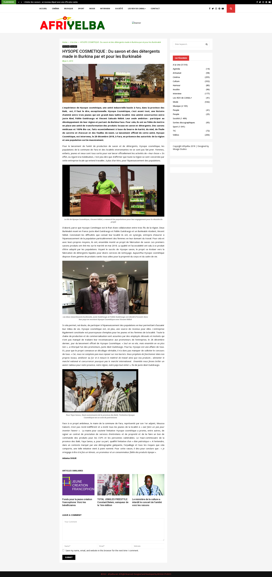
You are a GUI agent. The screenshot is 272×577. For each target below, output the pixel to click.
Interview (105, 8)
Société (119, 8)
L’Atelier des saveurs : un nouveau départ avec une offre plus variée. (53, 2)
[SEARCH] (207, 44)
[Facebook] (210, 8)
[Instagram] (216, 8)
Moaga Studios (180, 149)
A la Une (66, 47)
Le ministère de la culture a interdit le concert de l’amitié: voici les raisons (147, 502)
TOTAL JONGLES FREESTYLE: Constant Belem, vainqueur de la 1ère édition (112, 502)
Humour (176, 85)
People (176, 110)
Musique (68, 8)
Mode (92, 8)
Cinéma (55, 8)
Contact (155, 8)
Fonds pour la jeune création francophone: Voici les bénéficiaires (77, 502)
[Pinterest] (220, 8)
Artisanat (177, 73)
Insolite (176, 89)
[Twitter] (213, 8)
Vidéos (176, 134)
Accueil (43, 8)
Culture (176, 81)
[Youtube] (223, 8)
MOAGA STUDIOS (164, 574)
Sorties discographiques (184, 122)
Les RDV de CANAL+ (137, 8)
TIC (174, 130)
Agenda (176, 68)
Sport (81, 8)
